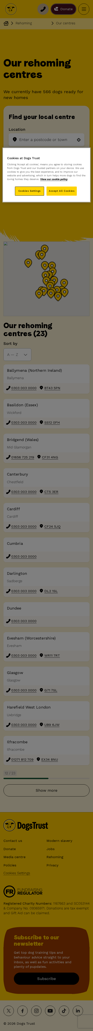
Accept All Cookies (61, 190)
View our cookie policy (53, 179)
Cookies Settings (29, 190)
